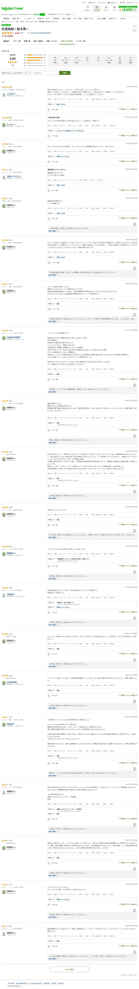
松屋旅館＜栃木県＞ (15, 29)
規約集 (53, 983)
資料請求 (61, 983)
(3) (38, 41)
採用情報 (46, 983)
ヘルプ (84, 2)
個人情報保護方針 (22, 983)
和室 (58, 304)
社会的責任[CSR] (36, 983)
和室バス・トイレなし (63, 156)
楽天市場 (122, 2)
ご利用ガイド (92, 2)
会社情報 (11, 983)
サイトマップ (102, 2)
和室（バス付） (61, 104)
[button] (24, 94)
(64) (67, 41)
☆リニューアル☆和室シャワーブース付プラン (70, 131)
